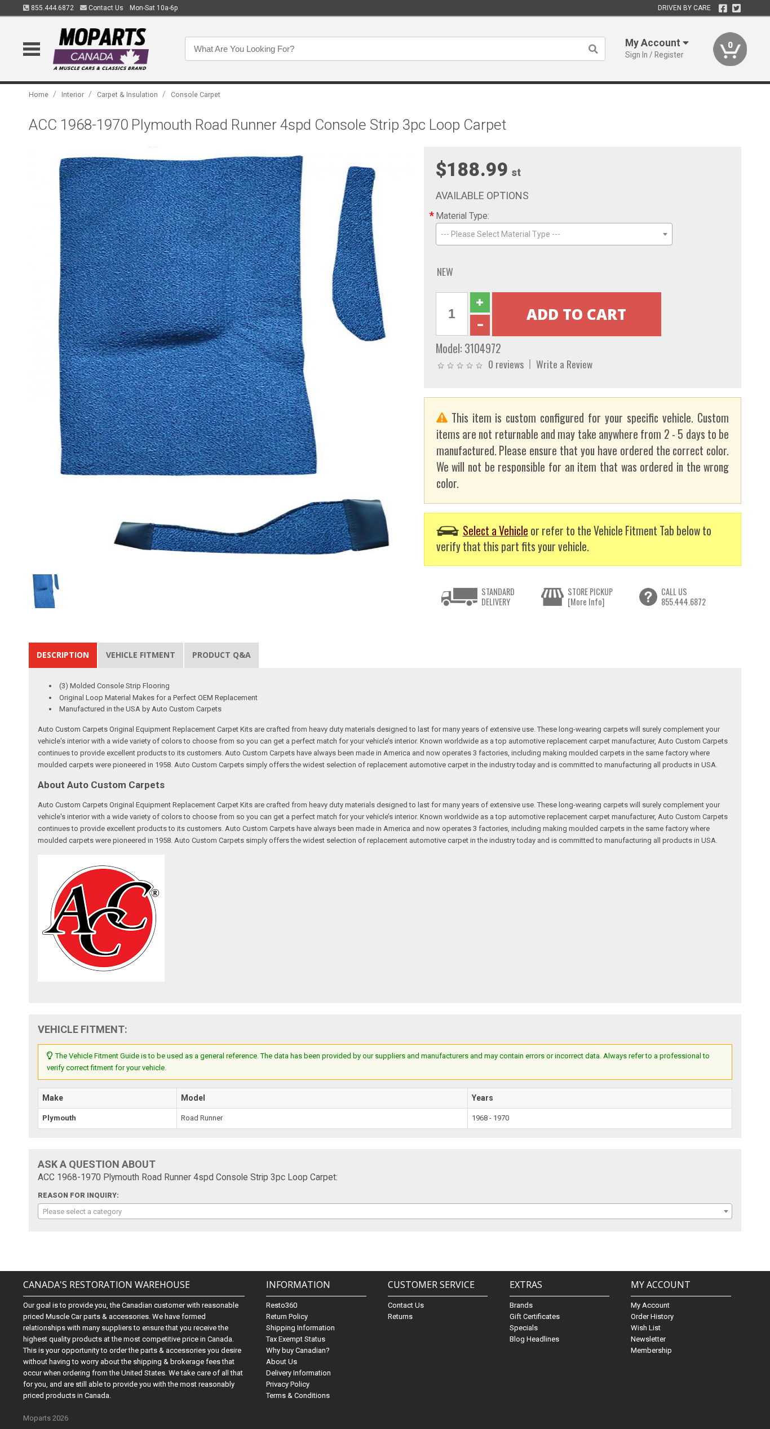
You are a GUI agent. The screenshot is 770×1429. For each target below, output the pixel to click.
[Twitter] (736, 8)
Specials (524, 1328)
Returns (400, 1316)
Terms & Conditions (298, 1395)
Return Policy (287, 1316)
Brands (521, 1305)
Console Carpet (195, 94)
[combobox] (554, 234)
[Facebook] (723, 8)
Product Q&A (221, 654)
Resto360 (281, 1305)
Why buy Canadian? (298, 1350)
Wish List (646, 1328)
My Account (650, 1305)
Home (38, 94)
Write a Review (564, 364)
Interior (72, 94)
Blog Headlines (534, 1339)
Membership (651, 1350)
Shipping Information (300, 1328)
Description (63, 654)
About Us (281, 1361)
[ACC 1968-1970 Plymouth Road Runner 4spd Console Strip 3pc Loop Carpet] (220, 358)
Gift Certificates (535, 1316)
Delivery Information (298, 1373)
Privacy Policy (287, 1384)
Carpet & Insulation (127, 94)
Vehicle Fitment (140, 654)
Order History (652, 1316)
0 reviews (506, 364)
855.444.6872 (51, 8)
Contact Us (105, 8)
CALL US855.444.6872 (683, 597)
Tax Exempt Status (295, 1339)
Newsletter (648, 1339)
